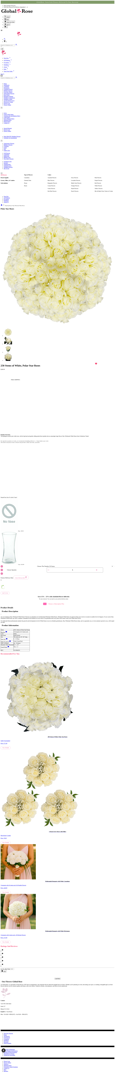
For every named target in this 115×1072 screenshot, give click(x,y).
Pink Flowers (98, 177)
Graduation (6, 154)
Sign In (8, 24)
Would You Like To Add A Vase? (9, 497)
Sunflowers (6, 85)
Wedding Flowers (8, 167)
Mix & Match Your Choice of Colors (104, 191)
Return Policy (7, 121)
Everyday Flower (8, 92)
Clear (4, 971)
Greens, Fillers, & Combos (8, 180)
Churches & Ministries (9, 1049)
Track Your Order (10, 22)
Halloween (6, 156)
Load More (57, 978)
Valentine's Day (8, 165)
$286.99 (3, 369)
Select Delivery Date (20, 578)
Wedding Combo (8, 99)
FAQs (5, 113)
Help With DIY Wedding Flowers (12, 136)
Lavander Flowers (75, 180)
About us (6, 1064)
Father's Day (7, 150)
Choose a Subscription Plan (56, 604)
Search (8, 17)
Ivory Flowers (74, 177)
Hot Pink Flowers (52, 191)
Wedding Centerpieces (9, 97)
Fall (5, 149)
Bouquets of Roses (8, 96)
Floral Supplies (5, 177)
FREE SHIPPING (15, 379)
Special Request (8, 128)
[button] (5, 39)
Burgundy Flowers (52, 183)
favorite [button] (96, 363)
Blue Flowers (51, 180)
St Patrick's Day (8, 161)
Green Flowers (51, 188)
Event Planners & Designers (11, 1051)
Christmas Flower (8, 89)
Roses (5, 83)
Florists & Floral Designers (10, 1052)
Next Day (6, 196)
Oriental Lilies (27, 180)
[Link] (16, 45)
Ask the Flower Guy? (9, 100)
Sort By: (3, 969)
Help (7, 19)
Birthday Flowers (8, 90)
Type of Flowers (28, 175)
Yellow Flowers (98, 188)
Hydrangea (6, 88)
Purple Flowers (98, 180)
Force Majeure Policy (9, 118)
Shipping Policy (8, 120)
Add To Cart (5, 593)
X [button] (1, 75)
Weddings (6, 200)
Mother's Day (7, 157)
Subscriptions (4, 183)
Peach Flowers (74, 191)
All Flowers (4, 175)
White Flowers (98, 185)
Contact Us (6, 123)
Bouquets (6, 1042)
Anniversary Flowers (9, 143)
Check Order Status (8, 114)
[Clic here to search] (16, 78)
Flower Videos (7, 105)
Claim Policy (7, 117)
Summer (6, 163)
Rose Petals (6, 95)
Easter (5, 147)
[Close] (2, 49)
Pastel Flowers (74, 188)
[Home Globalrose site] (17, 13)
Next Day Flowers (8, 1033)
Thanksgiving (7, 164)
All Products (7, 198)
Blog (5, 1069)
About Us (6, 202)
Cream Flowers (51, 185)
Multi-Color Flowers (76, 183)
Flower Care (7, 103)
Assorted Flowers (52, 177)
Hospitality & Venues (9, 1053)
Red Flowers (98, 183)
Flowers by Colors (8, 102)
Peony (25, 183)
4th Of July (6, 168)
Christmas (6, 146)
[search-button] (1, 46)
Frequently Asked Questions (11, 1067)
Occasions (6, 199)
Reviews (6, 1071)
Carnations (6, 86)
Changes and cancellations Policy (12, 116)
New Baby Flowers (8, 159)
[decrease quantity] (48, 570)
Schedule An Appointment (10, 138)
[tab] (8, 332)
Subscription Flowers (9, 93)
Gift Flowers (7, 153)
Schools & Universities (9, 1055)
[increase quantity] (96, 570)
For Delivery (16, 7)
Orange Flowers (75, 185)
